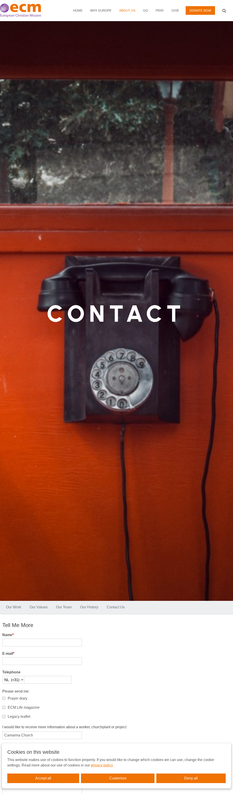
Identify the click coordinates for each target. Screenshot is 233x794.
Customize (118, 778)
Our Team (64, 607)
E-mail (8, 653)
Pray (160, 10)
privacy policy (102, 765)
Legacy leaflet (19, 716)
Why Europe (100, 10)
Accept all (43, 778)
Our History (89, 607)
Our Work (13, 607)
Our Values (39, 607)
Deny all (191, 778)
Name (8, 635)
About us (127, 10)
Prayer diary (17, 698)
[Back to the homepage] (25, 10)
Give (175, 10)
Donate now (200, 10)
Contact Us (116, 607)
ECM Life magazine (24, 707)
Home (78, 10)
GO (145, 10)
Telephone (11, 672)
